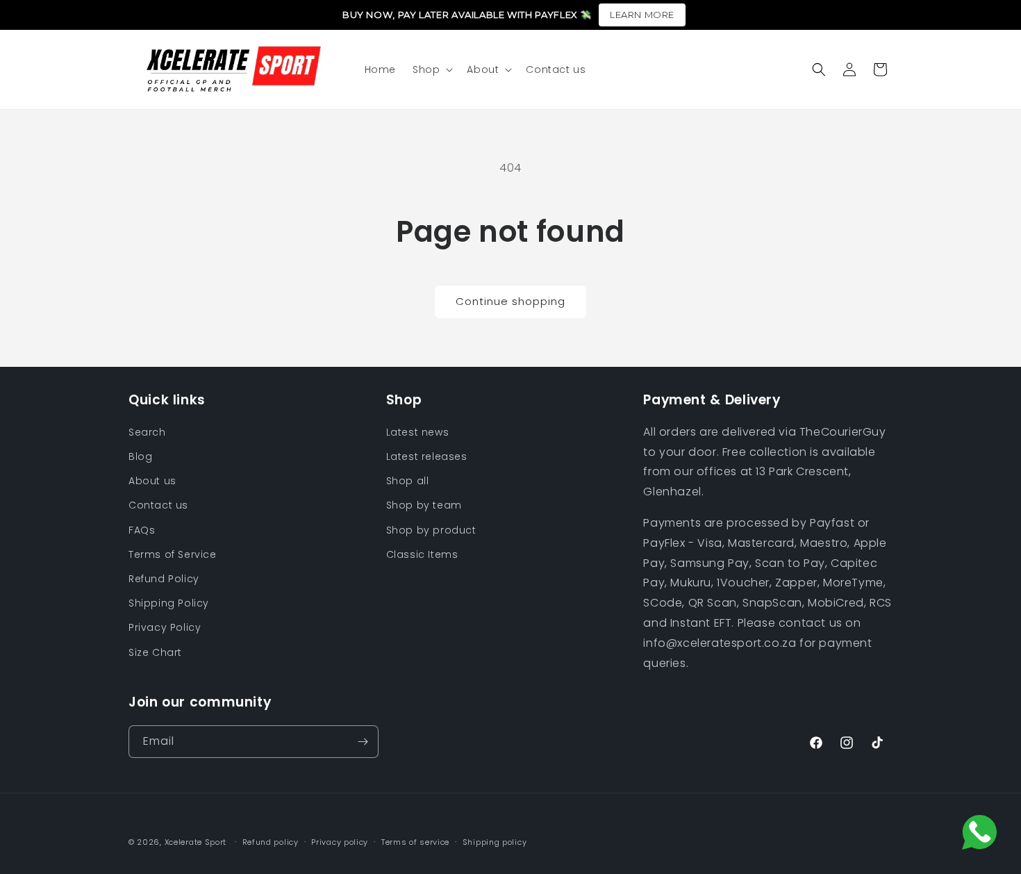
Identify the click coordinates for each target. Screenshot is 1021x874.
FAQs (141, 530)
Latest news (417, 432)
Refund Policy (163, 579)
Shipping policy (495, 842)
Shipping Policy (168, 603)
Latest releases (426, 456)
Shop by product (431, 530)
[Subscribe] (362, 741)
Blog (140, 456)
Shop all (407, 481)
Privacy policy (339, 842)
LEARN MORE (642, 14)
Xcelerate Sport (196, 842)
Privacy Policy (164, 627)
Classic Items (422, 554)
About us (152, 481)
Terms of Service (172, 554)
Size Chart (155, 652)
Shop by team (424, 505)
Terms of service (415, 842)
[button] (431, 69)
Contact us (158, 505)
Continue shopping (510, 301)
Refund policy (270, 842)
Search (147, 432)
